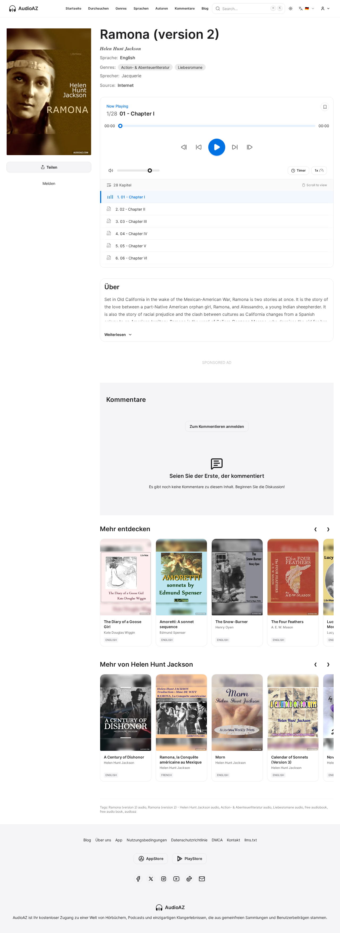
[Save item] (325, 107)
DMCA (217, 840)
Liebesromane (190, 67)
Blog (205, 8)
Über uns (103, 840)
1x (316, 170)
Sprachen (141, 8)
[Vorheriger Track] (183, 147)
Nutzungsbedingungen (147, 840)
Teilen (51, 167)
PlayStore (193, 858)
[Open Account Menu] (325, 8)
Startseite (73, 8)
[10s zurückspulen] (198, 147)
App (118, 840)
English (127, 57)
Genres (121, 8)
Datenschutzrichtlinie (189, 840)
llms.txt (250, 840)
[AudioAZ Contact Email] (202, 879)
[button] (216, 197)
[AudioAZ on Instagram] (163, 879)
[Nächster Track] (249, 147)
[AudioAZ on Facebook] (138, 879)
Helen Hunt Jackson (120, 48)
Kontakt (233, 840)
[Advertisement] (217, 362)
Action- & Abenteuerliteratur (145, 67)
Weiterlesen (115, 334)
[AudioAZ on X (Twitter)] (151, 879)
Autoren (161, 8)
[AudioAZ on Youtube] (176, 879)
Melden (48, 183)
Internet (126, 85)
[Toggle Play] (216, 147)
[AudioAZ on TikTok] (189, 879)
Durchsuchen (98, 8)
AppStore (154, 858)
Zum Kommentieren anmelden (217, 426)
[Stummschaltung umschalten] (111, 170)
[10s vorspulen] (235, 147)
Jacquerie (131, 75)
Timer (301, 170)
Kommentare (185, 8)
